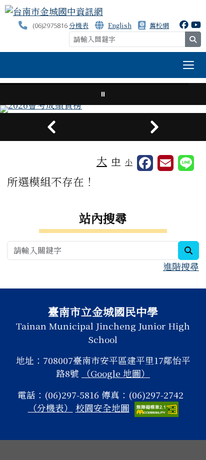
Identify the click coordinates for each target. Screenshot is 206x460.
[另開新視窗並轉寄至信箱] (166, 163)
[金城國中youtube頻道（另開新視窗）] (196, 24)
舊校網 (159, 25)
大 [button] (101, 160)
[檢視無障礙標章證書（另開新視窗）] (156, 408)
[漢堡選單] (188, 65)
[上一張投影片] (51, 127)
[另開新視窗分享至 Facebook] (145, 163)
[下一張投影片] (154, 127)
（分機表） (50, 408)
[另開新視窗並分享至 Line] (186, 163)
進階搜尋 (181, 266)
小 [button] (128, 161)
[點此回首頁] (103, 109)
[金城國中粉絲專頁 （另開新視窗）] (184, 24)
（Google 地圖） (116, 373)
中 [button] (116, 161)
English (120, 25)
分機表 (78, 25)
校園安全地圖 (103, 408)
